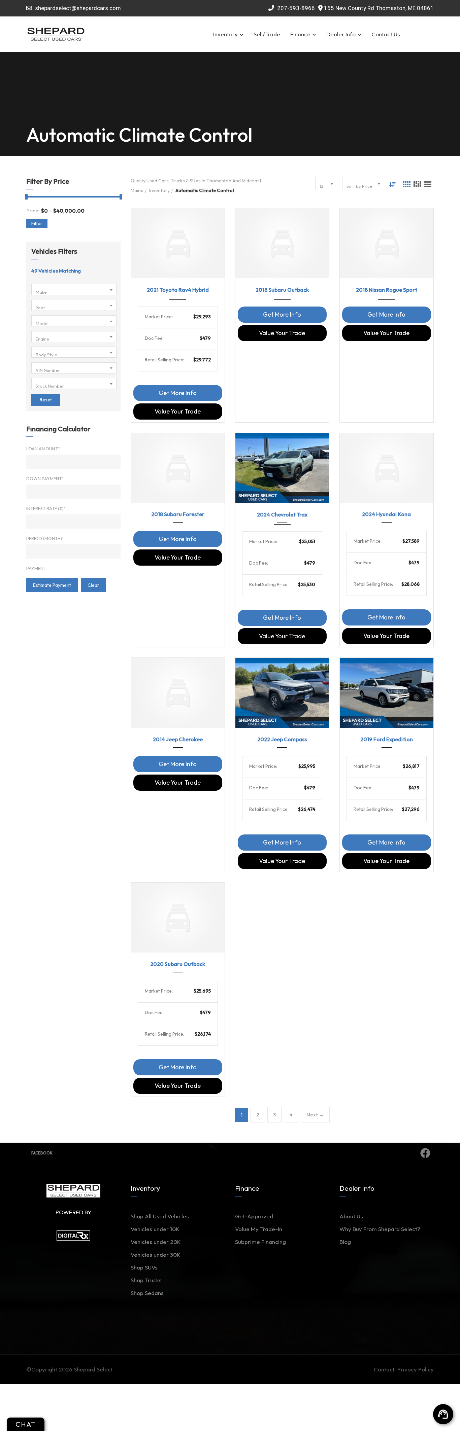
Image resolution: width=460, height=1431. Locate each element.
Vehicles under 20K (156, 1241)
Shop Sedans (147, 1292)
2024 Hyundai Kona (386, 514)
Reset (46, 400)
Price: (32, 210)
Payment (36, 568)
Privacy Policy (415, 1369)
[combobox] (74, 289)
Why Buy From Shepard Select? (379, 1228)
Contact (385, 1369)
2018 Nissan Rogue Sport (386, 289)
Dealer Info (341, 34)
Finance (300, 34)
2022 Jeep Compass (282, 739)
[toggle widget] (443, 1414)
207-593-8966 (295, 8)
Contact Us (385, 34)
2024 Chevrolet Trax (282, 514)
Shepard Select (93, 1369)
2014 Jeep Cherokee (178, 739)
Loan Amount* (43, 448)
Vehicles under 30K (155, 1254)
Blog (345, 1241)
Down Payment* (45, 478)
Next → (315, 1114)
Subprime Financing (260, 1241)
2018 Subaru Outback (282, 289)
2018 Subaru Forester (177, 514)
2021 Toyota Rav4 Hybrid (178, 289)
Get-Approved (254, 1216)
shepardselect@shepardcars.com (78, 8)
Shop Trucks (146, 1280)
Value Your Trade (178, 411)
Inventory (225, 34)
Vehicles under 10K (155, 1228)
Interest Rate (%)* (46, 508)
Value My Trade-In (258, 1228)
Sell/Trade (267, 34)
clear (93, 585)
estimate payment (52, 585)
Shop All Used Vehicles (160, 1216)
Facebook (42, 1152)
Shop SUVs (144, 1267)
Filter (36, 223)
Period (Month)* (45, 538)
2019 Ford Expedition (386, 739)
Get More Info (178, 393)
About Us (351, 1216)
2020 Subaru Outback (177, 964)
